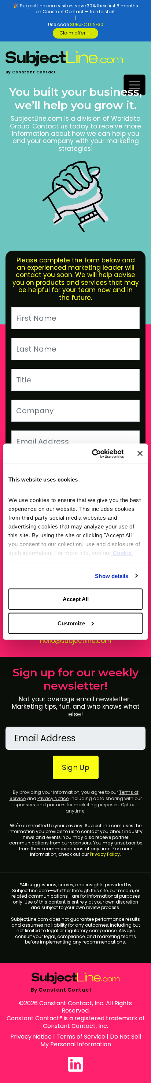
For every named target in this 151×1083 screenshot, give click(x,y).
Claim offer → (75, 32)
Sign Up (75, 767)
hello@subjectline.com (75, 640)
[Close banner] (140, 453)
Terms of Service (80, 1036)
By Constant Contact (30, 71)
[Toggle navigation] (135, 84)
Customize (71, 623)
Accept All (76, 599)
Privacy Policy (105, 854)
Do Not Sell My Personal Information (90, 1040)
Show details (111, 576)
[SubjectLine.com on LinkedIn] (75, 1064)
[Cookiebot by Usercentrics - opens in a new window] (93, 453)
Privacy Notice (53, 798)
